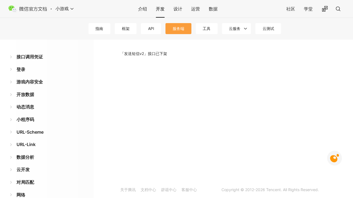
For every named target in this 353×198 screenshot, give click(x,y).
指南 (99, 28)
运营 (195, 9)
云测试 (268, 28)
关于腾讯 (128, 189)
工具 (206, 28)
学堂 (308, 9)
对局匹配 (25, 182)
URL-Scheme (30, 132)
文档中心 (148, 189)
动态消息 (25, 106)
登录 (21, 69)
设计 (177, 9)
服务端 (178, 28)
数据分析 (25, 157)
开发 (160, 9)
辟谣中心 (168, 189)
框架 (126, 28)
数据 (213, 9)
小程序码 (25, 119)
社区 (290, 9)
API (151, 28)
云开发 (23, 169)
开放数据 (25, 94)
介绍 (142, 9)
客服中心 (189, 189)
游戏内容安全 (30, 81)
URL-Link (26, 144)
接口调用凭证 (30, 56)
